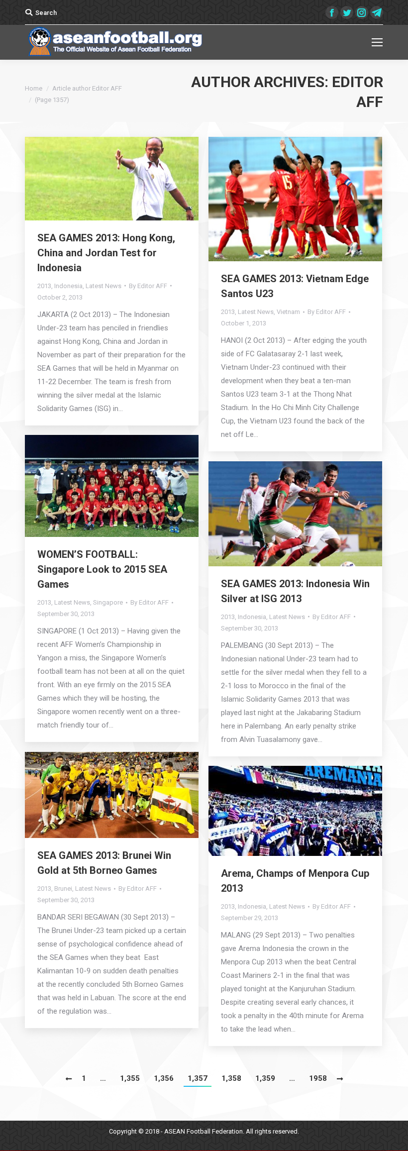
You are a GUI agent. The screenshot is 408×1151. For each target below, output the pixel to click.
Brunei (63, 888)
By (148, 286)
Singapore (108, 602)
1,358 (231, 1078)
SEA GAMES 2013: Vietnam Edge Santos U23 (295, 286)
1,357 (197, 1078)
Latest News (103, 286)
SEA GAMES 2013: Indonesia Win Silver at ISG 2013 (295, 591)
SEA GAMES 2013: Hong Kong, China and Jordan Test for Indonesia (106, 253)
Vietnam (288, 311)
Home (33, 88)
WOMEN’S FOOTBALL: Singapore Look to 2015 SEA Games (102, 569)
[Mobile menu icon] (377, 42)
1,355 (130, 1078)
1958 (318, 1078)
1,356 (164, 1078)
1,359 (265, 1078)
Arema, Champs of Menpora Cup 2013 (295, 880)
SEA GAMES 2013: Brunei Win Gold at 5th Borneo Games (104, 862)
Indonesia (68, 286)
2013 (44, 286)
